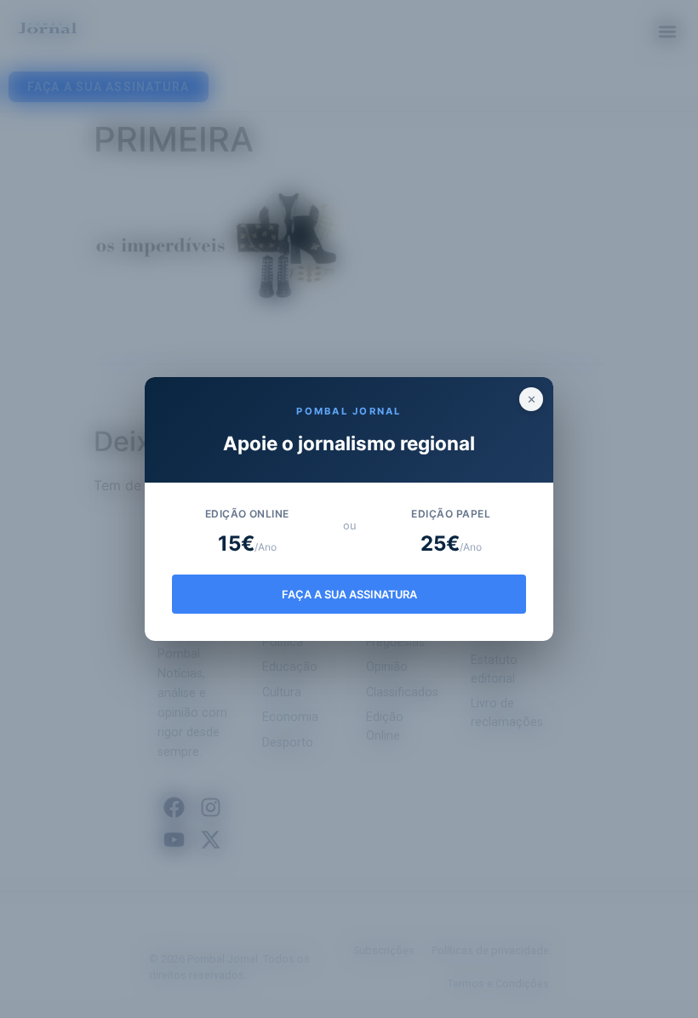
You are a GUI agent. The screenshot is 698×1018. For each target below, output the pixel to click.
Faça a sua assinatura (349, 594)
